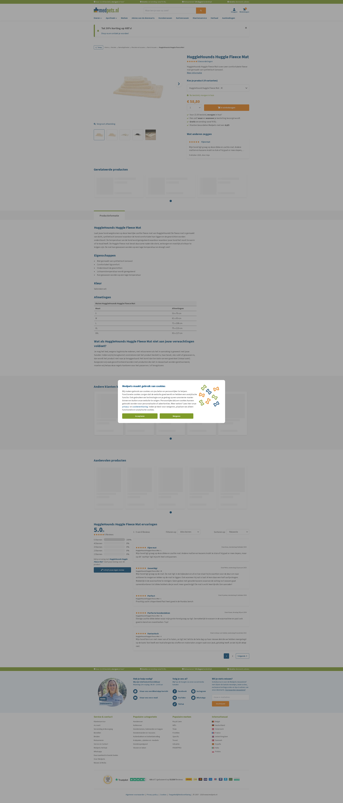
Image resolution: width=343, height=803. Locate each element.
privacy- (125, 406)
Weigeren (176, 416)
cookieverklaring (140, 406)
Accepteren (140, 416)
